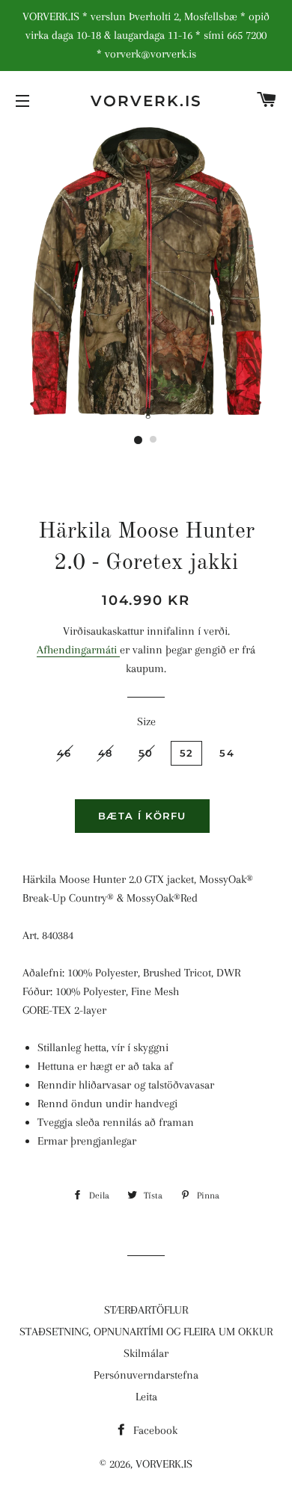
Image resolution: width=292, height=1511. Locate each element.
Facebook (153, 1430)
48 (105, 753)
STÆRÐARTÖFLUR (146, 1310)
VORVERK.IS (146, 101)
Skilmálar (146, 1353)
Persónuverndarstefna (146, 1375)
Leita (146, 1396)
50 (146, 753)
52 (187, 753)
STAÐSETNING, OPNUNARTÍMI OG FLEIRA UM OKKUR (146, 1331)
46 (64, 753)
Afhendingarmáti (78, 649)
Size (146, 721)
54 (226, 753)
